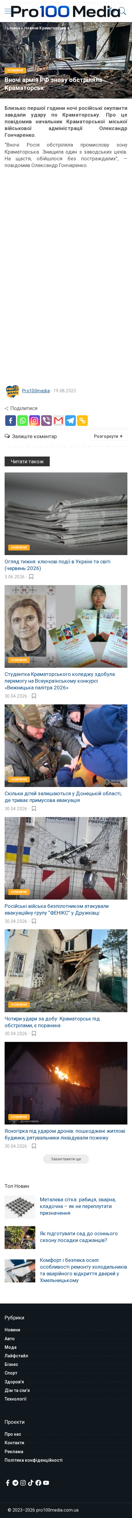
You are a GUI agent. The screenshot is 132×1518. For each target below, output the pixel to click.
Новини (15, 71)
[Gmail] (58, 420)
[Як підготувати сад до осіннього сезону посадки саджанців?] (20, 1237)
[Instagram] (34, 420)
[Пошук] (121, 11)
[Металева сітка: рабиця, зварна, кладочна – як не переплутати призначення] (20, 1206)
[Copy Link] (82, 420)
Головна (12, 28)
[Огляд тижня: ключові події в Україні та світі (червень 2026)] (66, 513)
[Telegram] (70, 420)
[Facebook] (10, 420)
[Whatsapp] (22, 420)
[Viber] (46, 420)
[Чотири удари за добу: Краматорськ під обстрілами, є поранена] (66, 970)
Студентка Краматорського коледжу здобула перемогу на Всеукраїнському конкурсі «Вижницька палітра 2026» (60, 681)
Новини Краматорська (45, 28)
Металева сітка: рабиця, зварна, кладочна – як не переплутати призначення (78, 1206)
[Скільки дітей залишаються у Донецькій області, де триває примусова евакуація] (66, 745)
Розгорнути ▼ (108, 436)
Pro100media (36, 391)
